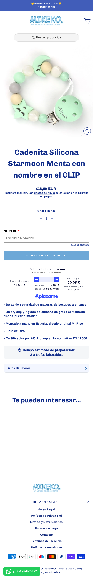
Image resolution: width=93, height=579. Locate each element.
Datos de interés (19, 368)
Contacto (46, 534)
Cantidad (46, 211)
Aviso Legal (46, 509)
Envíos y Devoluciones (46, 522)
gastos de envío (44, 192)
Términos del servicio (46, 541)
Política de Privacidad (46, 515)
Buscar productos (48, 37)
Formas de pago (46, 528)
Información (45, 501)
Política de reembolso (46, 547)
